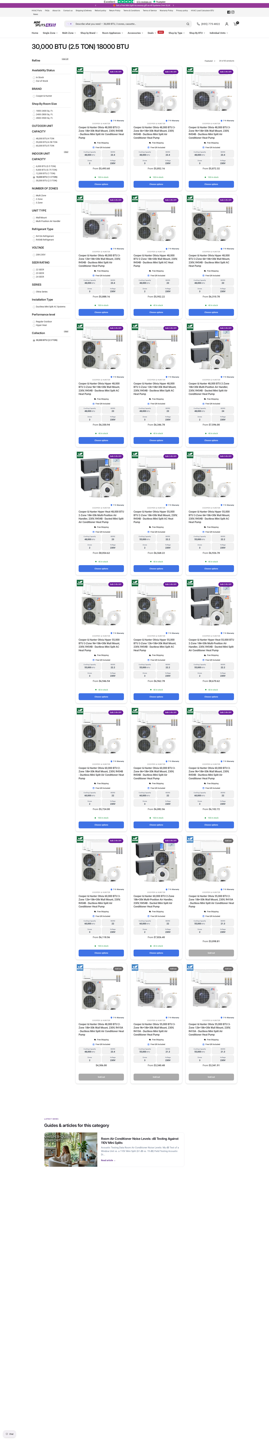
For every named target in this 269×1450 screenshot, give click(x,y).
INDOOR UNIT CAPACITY (41, 156)
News (35, 14)
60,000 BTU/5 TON (44, 145)
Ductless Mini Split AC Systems (50, 306)
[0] (234, 24)
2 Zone (38, 199)
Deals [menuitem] (151, 33)
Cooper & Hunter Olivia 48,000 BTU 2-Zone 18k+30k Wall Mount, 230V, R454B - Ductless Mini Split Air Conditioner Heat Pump (101, 132)
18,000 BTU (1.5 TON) (46, 177)
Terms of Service (150, 10)
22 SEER (39, 269)
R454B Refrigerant (44, 239)
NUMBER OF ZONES (45, 188)
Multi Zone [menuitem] (67, 33)
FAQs (47, 10)
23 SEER (39, 273)
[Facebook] (229, 12)
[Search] (188, 24)
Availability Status (43, 70)
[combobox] (128, 24)
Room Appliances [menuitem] (111, 33)
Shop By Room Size (44, 103)
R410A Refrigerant (44, 236)
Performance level (43, 314)
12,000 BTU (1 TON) (45, 173)
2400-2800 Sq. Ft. (44, 114)
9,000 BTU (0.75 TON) (46, 170)
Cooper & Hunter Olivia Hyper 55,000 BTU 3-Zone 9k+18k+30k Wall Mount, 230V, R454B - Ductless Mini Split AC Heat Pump (99, 645)
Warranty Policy (166, 10)
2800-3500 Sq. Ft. (44, 118)
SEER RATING (41, 262)
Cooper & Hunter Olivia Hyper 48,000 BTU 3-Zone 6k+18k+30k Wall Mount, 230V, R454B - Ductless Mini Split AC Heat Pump (209, 260)
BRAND (37, 88)
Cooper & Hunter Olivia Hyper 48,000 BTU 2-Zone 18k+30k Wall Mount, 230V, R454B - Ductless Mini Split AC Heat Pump (155, 260)
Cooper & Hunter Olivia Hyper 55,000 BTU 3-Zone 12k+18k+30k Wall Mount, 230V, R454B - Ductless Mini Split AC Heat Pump (155, 645)
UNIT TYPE (39, 210)
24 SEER (39, 276)
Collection (38, 333)
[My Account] (227, 24)
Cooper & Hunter (43, 96)
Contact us (68, 10)
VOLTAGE (38, 247)
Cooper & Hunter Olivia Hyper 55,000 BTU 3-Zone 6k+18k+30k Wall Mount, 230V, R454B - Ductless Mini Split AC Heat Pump (209, 517)
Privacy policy (182, 10)
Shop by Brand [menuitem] (87, 33)
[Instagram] (233, 12)
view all (65, 59)
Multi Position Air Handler (47, 221)
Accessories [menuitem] (134, 33)
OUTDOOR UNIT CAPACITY (42, 128)
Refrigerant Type (42, 229)
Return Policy (114, 10)
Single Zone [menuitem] (49, 33)
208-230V (40, 254)
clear (66, 152)
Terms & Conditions (131, 10)
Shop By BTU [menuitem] (196, 33)
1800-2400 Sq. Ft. (44, 111)
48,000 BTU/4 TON (44, 138)
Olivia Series (41, 291)
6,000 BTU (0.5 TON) (45, 166)
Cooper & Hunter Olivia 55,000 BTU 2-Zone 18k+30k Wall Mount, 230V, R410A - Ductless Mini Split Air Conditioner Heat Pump (211, 901)
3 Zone (38, 202)
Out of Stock (41, 81)
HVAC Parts (37, 10)
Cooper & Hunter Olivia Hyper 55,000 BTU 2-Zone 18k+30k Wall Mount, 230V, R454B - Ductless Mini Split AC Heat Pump (155, 517)
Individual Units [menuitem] (218, 33)
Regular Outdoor (43, 321)
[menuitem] (37, 10)
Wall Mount (41, 217)
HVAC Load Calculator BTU (202, 10)
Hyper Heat (41, 325)
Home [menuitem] (35, 33)
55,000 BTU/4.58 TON (46, 142)
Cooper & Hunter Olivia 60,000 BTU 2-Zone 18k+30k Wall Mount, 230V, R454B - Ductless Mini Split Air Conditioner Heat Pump (101, 773)
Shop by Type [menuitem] (175, 33)
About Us (56, 10)
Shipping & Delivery (84, 10)
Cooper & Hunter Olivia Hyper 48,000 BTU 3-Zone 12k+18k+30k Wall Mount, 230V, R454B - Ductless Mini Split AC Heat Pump (155, 388)
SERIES (36, 284)
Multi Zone (40, 195)
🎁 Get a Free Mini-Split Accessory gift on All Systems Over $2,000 (106, 5)
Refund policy (100, 10)
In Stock (39, 77)
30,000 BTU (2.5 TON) (46, 180)
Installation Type (42, 299)
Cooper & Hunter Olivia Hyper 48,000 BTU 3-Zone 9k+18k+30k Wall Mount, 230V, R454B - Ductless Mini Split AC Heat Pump (99, 388)
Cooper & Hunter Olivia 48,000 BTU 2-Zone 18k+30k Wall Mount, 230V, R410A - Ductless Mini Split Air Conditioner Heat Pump (101, 1029)
